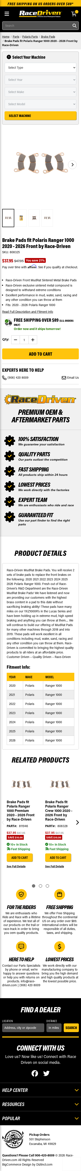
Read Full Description (27, 312)
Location (7, 1021)
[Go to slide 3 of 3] (47, 886)
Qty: (5, 339)
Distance (51, 1021)
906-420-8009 (44, 1155)
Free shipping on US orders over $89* (40, 3)
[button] (72, 164)
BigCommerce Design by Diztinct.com (27, 1164)
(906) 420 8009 (18, 377)
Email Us (73, 377)
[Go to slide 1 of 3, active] (33, 886)
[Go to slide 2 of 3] (40, 886)
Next (76, 822)
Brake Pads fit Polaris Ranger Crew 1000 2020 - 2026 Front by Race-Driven (58, 810)
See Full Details (16, 866)
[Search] (74, 25)
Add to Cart (19, 857)
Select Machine (20, 115)
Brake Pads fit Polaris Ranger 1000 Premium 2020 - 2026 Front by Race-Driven (21, 810)
